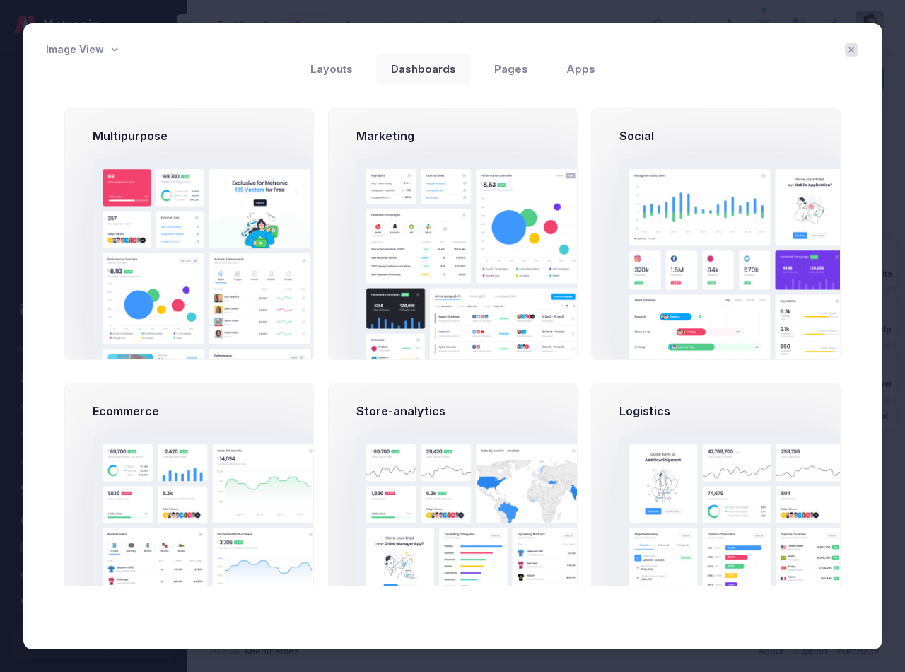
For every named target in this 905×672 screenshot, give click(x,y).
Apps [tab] (580, 69)
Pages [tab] (511, 69)
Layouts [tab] (331, 69)
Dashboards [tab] (423, 69)
